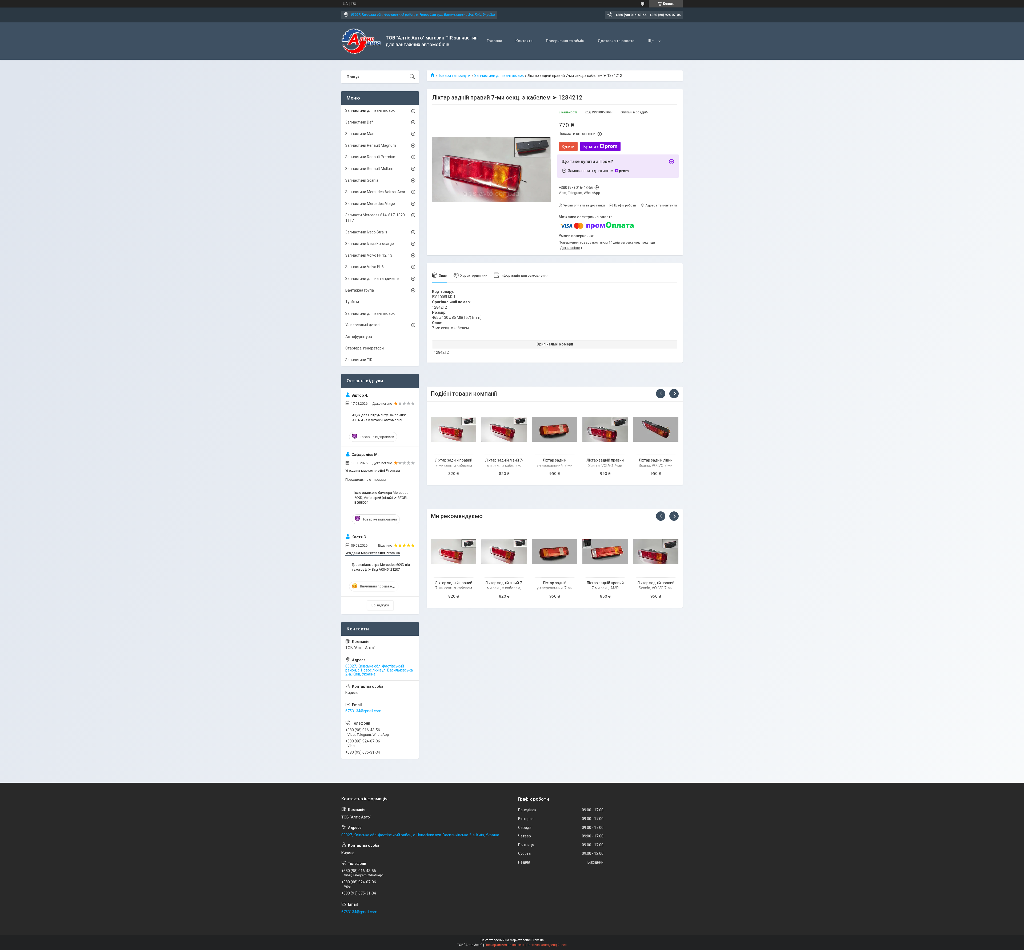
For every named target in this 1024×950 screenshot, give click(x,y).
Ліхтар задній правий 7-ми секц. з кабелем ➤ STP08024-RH (453, 465)
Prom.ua (537, 940)
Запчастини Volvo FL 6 (364, 267)
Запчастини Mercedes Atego (370, 203)
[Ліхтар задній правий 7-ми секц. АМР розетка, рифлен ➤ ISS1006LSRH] (605, 551)
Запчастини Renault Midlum (369, 168)
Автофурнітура (358, 337)
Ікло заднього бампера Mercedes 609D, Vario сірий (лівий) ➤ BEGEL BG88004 (381, 497)
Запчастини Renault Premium (371, 157)
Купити (568, 146)
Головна (494, 41)
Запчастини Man (359, 134)
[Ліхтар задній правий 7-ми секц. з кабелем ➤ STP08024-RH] (453, 429)
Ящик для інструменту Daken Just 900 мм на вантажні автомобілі (379, 417)
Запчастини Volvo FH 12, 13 (368, 255)
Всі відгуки (380, 605)
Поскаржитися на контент (504, 945)
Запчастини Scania (361, 180)
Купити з (591, 146)
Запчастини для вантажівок (499, 75)
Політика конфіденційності (546, 945)
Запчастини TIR (359, 360)
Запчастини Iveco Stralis (366, 232)
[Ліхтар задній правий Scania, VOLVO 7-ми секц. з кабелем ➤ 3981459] (605, 429)
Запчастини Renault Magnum (370, 145)
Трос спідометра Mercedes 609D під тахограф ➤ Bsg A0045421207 (381, 567)
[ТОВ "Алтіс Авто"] (361, 41)
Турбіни (352, 302)
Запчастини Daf (359, 122)
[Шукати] (412, 76)
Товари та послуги (454, 75)
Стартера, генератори (364, 348)
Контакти (524, 41)
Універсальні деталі (362, 325)
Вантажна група (359, 290)
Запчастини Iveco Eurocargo (369, 243)
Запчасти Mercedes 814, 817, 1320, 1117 (375, 217)
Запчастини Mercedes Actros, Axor (375, 192)
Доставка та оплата (616, 41)
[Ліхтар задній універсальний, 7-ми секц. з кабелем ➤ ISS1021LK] (554, 429)
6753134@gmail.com (363, 711)
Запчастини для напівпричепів (372, 278)
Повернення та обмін (565, 41)
